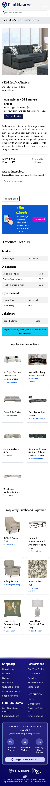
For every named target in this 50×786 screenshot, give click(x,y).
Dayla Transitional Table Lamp (36, 624)
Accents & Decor (11, 691)
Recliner (10, 581)
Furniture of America (34, 380)
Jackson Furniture (37, 458)
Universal (9, 495)
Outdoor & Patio (10, 687)
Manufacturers (35, 682)
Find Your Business (37, 669)
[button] (46, 5)
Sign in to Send (10, 198)
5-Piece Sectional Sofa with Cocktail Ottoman (37, 452)
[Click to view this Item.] (12, 359)
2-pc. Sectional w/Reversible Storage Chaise (12, 375)
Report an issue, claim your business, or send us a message (25, 331)
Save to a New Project (38, 160)
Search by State (10, 716)
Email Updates (35, 716)
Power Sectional (36, 374)
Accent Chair (10, 540)
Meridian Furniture (38, 418)
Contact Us (34, 703)
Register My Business (25, 759)
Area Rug (35, 583)
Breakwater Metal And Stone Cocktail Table (37, 543)
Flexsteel (9, 455)
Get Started (39, 219)
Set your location (14, 116)
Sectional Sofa (11, 450)
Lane (11, 90)
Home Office (8, 682)
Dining (5, 678)
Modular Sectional (36, 414)
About (31, 699)
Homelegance (11, 382)
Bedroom (7, 673)
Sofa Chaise (12, 412)
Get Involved (34, 673)
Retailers (32, 678)
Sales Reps (33, 687)
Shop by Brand (10, 695)
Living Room (8, 669)
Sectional (11, 490)
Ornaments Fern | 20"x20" (11, 624)
